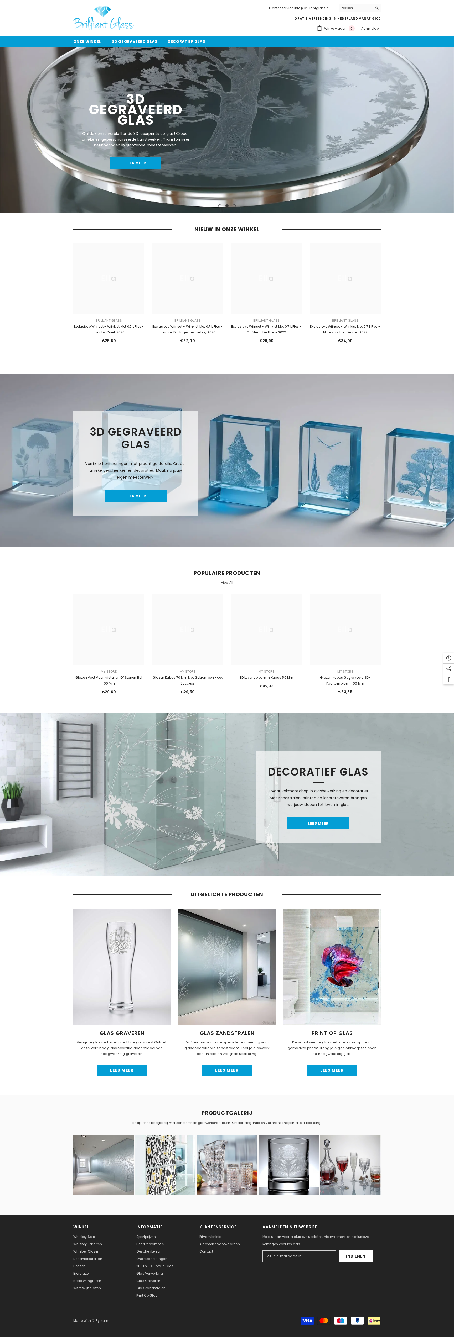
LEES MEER (135, 157)
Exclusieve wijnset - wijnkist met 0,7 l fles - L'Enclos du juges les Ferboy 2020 (187, 329)
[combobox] (356, 8)
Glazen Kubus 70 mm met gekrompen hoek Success (188, 680)
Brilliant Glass (109, 320)
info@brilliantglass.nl (311, 8)
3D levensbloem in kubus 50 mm (266, 677)
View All (227, 583)
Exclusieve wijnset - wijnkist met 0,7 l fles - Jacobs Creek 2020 (109, 329)
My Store (109, 671)
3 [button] (234, 206)
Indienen (355, 1256)
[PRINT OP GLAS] (332, 967)
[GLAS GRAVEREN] (122, 967)
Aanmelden (371, 28)
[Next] (449, 130)
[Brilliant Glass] (227, 460)
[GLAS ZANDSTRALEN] (227, 967)
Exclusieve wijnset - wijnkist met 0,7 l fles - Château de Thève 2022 (266, 329)
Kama (106, 1321)
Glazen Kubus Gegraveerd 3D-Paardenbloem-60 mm (345, 680)
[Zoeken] (360, 8)
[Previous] (4, 130)
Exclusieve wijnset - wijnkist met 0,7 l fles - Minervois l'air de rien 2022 (345, 329)
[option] (227, 130)
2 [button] (227, 206)
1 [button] (219, 206)
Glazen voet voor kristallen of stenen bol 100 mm (108, 680)
